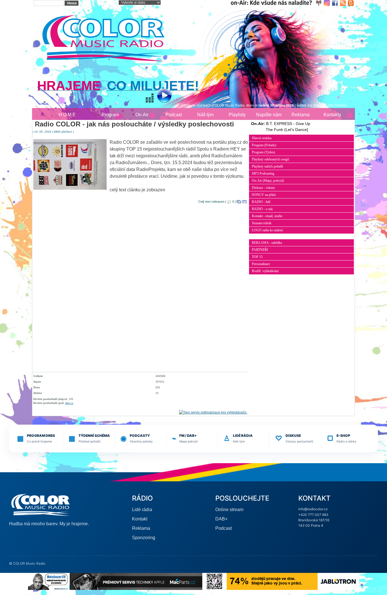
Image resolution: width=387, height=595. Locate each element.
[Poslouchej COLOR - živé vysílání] (159, 96)
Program (110, 114)
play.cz (69, 403)
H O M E (67, 114)
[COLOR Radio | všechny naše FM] (277, 3)
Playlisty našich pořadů (267, 166)
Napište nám (269, 114)
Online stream (229, 509)
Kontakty (332, 114)
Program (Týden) (263, 152)
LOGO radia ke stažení (267, 230)
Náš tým (205, 114)
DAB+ (221, 518)
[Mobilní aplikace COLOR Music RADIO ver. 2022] (214, 581)
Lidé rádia (142, 509)
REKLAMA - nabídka (267, 243)
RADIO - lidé (261, 202)
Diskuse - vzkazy (263, 188)
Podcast (173, 114)
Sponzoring (143, 537)
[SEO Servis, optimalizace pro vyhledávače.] (213, 412)
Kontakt (139, 518)
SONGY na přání (264, 195)
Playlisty (237, 114)
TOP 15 (257, 257)
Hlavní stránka (261, 138)
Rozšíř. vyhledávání (265, 271)
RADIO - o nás (262, 209)
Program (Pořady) (264, 145)
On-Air (141, 114)
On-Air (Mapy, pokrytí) (268, 181)
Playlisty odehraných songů (270, 159)
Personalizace (261, 264)
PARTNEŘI (260, 250)
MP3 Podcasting (263, 173)
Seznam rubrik (261, 223)
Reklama (301, 114)
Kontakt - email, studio (267, 216)
